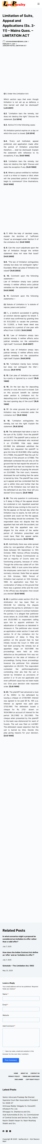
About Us (24, 1073)
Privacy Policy (14, 1076)
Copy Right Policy (33, 1079)
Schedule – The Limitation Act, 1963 (18, 966)
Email (5, 1005)
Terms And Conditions (31, 1076)
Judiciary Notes (9, 45)
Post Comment (11, 1060)
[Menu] (39, 4)
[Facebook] (3, 1131)
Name (5, 994)
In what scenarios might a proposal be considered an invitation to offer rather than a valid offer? (20, 939)
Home (16, 1073)
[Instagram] (10, 1131)
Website (6, 1015)
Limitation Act (21, 45)
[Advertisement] (21, 69)
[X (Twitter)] (7, 1131)
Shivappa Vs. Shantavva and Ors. (16, 1112)
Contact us (35, 1073)
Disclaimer (19, 1079)
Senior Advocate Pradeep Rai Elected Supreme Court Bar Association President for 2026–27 (20, 1100)
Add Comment (9, 1026)
